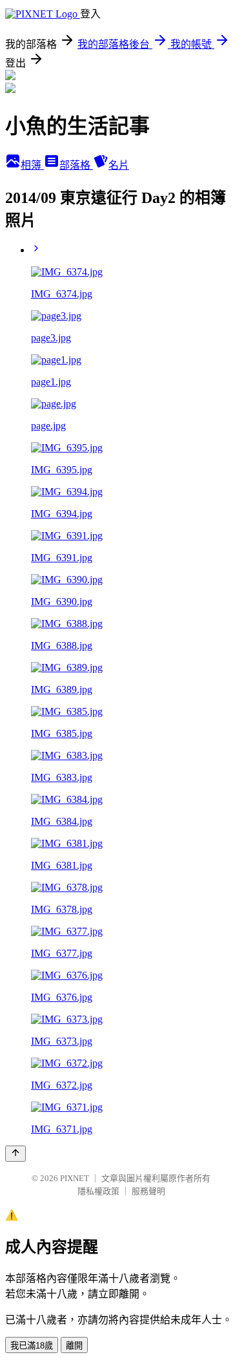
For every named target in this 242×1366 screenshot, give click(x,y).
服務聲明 (148, 1191)
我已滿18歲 (31, 1345)
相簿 (32, 165)
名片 (118, 165)
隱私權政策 (98, 1191)
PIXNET (74, 1178)
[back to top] (15, 1154)
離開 (74, 1345)
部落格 (76, 165)
